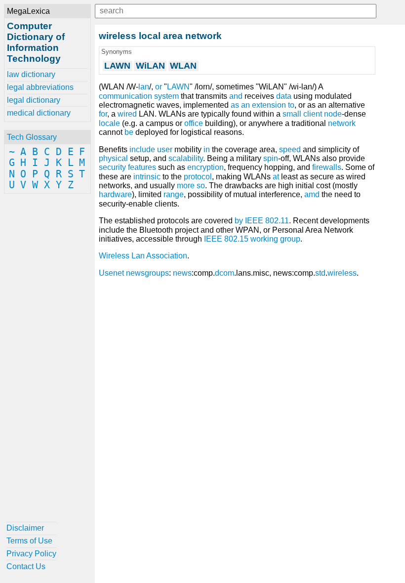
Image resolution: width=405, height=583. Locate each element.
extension (269, 105)
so (201, 185)
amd (312, 194)
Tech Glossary (32, 137)
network (342, 123)
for (103, 114)
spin (270, 158)
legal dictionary (33, 100)
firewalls (326, 167)
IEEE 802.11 (267, 220)
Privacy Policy (31, 553)
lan (143, 87)
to (291, 105)
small (292, 114)
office (193, 123)
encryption (205, 167)
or (158, 87)
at (276, 176)
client (312, 114)
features (142, 167)
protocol (198, 176)
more (186, 185)
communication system (139, 96)
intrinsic (147, 176)
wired (127, 114)
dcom (224, 273)
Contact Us (25, 566)
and (236, 96)
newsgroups (147, 273)
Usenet (111, 273)
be (128, 132)
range (173, 194)
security (112, 167)
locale (109, 123)
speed (290, 149)
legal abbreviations (40, 87)
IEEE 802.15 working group (252, 239)
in (206, 149)
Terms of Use (29, 541)
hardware (115, 194)
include (142, 149)
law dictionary (31, 74)
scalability (185, 158)
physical (113, 158)
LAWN (178, 87)
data (283, 96)
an (245, 105)
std (320, 273)
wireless (342, 273)
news (182, 273)
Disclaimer (25, 528)
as (235, 105)
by (239, 220)
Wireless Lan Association (143, 255)
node (333, 114)
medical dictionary (39, 113)
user (164, 149)
